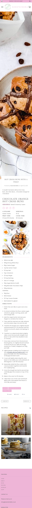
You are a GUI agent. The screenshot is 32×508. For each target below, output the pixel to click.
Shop (2, 489)
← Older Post (5, 401)
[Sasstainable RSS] (30, 408)
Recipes (3, 485)
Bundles (3, 487)
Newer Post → (27, 401)
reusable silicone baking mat (16, 352)
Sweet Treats (7, 390)
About (3, 480)
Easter (6, 388)
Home (2, 478)
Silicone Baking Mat (15, 388)
